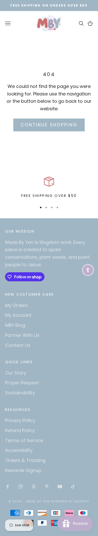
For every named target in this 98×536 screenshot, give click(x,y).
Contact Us (17, 345)
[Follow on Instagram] (20, 486)
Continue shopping (49, 125)
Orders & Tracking (25, 460)
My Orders (16, 305)
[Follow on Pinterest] (46, 486)
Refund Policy (20, 430)
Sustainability (20, 393)
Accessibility (19, 450)
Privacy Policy (20, 420)
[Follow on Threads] (33, 486)
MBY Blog (15, 325)
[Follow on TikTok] (72, 486)
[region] (49, 188)
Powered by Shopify (70, 501)
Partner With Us (22, 335)
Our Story (15, 373)
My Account (18, 315)
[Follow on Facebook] (7, 486)
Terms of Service (24, 440)
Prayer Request (22, 383)
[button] (88, 270)
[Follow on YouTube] (59, 486)
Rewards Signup (23, 470)
